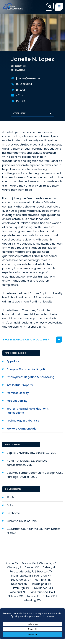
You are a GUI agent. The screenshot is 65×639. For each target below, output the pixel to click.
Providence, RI (42, 588)
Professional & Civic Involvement (27, 339)
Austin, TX (12, 563)
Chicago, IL (14, 567)
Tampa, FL (33, 596)
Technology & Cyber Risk (22, 420)
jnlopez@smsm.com (29, 78)
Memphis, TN (43, 580)
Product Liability (16, 401)
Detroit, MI (49, 567)
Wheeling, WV (32, 600)
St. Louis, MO (15, 596)
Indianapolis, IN (21, 575)
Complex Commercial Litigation (27, 369)
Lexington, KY (42, 575)
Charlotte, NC (48, 563)
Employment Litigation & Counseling (30, 377)
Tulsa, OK (49, 596)
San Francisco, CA (41, 592)
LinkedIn (21, 90)
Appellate (12, 361)
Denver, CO (32, 567)
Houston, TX (44, 571)
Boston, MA (29, 563)
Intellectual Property (19, 385)
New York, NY (19, 584)
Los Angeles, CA (21, 580)
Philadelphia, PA (41, 584)
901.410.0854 (24, 84)
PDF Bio (20, 101)
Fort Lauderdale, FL (22, 571)
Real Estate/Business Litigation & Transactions (27, 411)
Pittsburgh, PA (20, 588)
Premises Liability (17, 393)
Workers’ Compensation (22, 428)
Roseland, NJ (18, 592)
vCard (20, 95)
